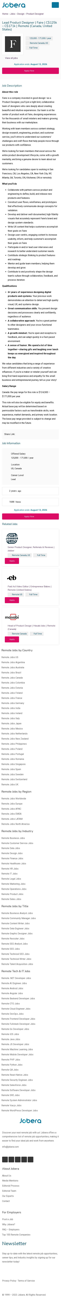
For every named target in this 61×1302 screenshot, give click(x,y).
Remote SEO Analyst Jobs (14, 943)
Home (5, 14)
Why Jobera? (8, 1224)
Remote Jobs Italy (10, 718)
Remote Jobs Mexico (12, 728)
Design (20, 14)
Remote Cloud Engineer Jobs (15, 1008)
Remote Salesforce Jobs (13, 1085)
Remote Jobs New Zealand (15, 738)
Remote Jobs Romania (12, 759)
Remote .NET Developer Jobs (16, 978)
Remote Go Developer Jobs (15, 1029)
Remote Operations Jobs (13, 889)
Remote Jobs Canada (12, 677)
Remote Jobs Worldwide (13, 798)
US (46, 43)
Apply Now (29, 70)
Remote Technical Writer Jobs (16, 959)
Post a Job (7, 1219)
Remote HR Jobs (9, 868)
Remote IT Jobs (9, 873)
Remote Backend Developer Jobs (18, 998)
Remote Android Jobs (12, 988)
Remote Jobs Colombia (13, 682)
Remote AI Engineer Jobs (14, 983)
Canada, (41, 43)
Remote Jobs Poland (11, 749)
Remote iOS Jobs (10, 1034)
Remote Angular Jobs (12, 993)
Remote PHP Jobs (10, 1059)
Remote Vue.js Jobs (11, 1105)
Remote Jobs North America (15, 824)
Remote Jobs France (11, 698)
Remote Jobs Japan (11, 723)
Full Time (34, 48)
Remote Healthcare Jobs (13, 863)
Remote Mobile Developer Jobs (17, 1054)
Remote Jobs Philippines (14, 743)
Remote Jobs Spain (11, 769)
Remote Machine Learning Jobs (17, 1049)
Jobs (12, 14)
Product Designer (35, 14)
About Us (6, 1175)
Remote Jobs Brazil (11, 672)
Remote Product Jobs (12, 894)
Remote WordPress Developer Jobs (19, 1110)
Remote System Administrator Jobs (19, 1100)
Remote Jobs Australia (12, 667)
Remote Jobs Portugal (12, 754)
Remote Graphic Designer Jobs (16, 933)
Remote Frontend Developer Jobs (18, 1018)
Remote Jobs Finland (12, 693)
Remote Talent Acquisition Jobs (17, 964)
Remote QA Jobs (9, 1069)
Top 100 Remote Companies (16, 1234)
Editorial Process (10, 1185)
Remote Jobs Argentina (13, 662)
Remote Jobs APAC (11, 808)
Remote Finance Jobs (12, 858)
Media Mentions (10, 1180)
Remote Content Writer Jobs (15, 923)
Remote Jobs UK (9, 784)
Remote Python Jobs (11, 1064)
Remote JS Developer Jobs (15, 1044)
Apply (12, 561)
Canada (23, 634)
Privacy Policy (9, 1280)
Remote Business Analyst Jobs (17, 913)
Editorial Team (9, 1191)
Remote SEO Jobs (10, 949)
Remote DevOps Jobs (12, 1014)
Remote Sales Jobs (11, 899)
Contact (6, 1201)
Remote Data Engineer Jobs (15, 928)
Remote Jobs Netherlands (14, 733)
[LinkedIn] (11, 1159)
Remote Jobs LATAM (12, 819)
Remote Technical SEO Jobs (15, 954)
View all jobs (11, 58)
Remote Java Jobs (10, 1039)
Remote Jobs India (10, 708)
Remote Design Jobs (12, 853)
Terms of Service (26, 1280)
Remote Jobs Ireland (11, 713)
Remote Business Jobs (13, 838)
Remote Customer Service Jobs (17, 843)
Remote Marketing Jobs (13, 884)
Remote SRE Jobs (10, 1095)
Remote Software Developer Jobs (18, 1090)
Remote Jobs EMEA (11, 813)
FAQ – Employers (10, 1229)
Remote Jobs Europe (11, 803)
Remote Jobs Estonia (12, 687)
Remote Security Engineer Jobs (17, 1080)
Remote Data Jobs (10, 848)
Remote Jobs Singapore (13, 764)
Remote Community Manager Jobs (18, 918)
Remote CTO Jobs (10, 1003)
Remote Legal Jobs (11, 878)
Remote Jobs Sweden (12, 774)
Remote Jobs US (9, 657)
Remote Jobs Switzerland (14, 779)
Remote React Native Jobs (14, 1075)
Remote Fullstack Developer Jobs (18, 1024)
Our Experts (8, 1196)
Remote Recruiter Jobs (12, 938)
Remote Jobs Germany (12, 703)
